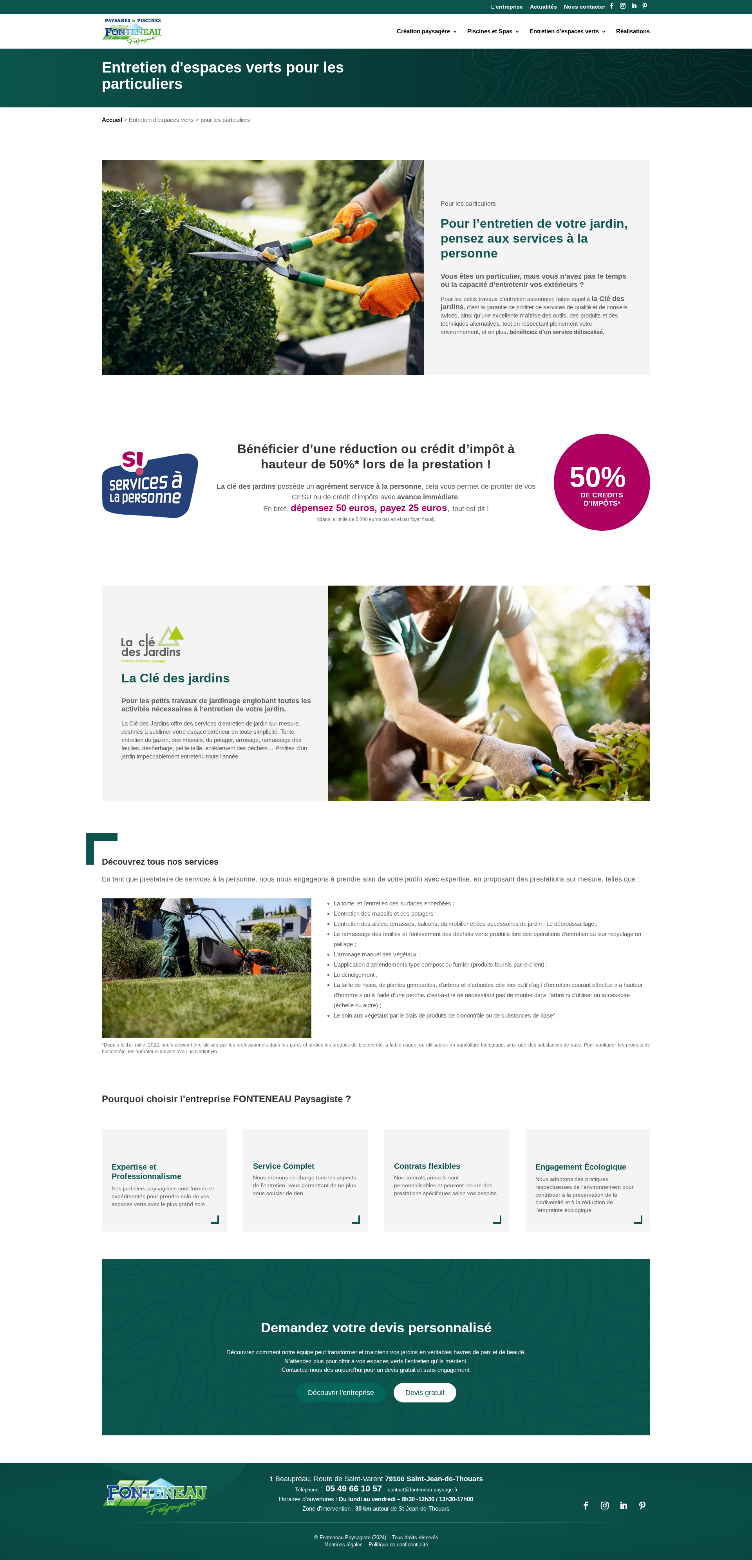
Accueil (112, 119)
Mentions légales (343, 1544)
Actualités (543, 7)
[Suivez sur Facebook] (611, 5)
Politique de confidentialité (398, 1544)
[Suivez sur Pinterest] (644, 5)
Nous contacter (584, 7)
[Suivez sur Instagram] (622, 5)
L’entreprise (507, 7)
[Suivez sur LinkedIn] (633, 5)
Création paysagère (423, 31)
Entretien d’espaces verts (564, 31)
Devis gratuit (425, 1393)
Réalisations (633, 31)
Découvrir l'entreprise (341, 1393)
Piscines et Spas (489, 31)
